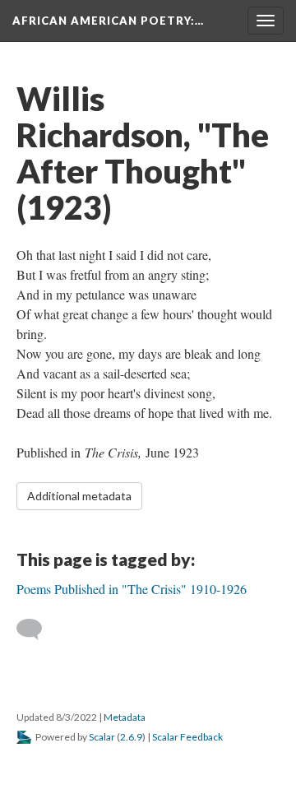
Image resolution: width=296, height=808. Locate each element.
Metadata (125, 717)
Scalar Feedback (187, 737)
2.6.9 (131, 737)
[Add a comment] (36, 629)
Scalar (102, 737)
